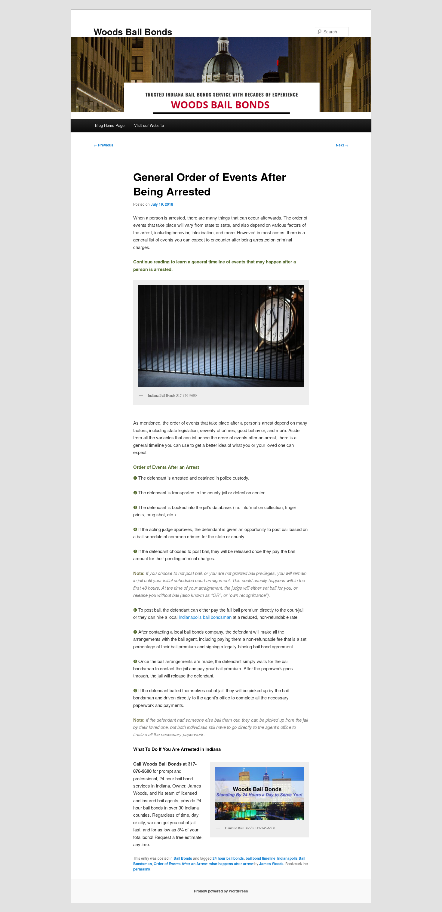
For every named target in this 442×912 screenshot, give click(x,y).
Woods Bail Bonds (133, 31)
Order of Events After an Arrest (180, 863)
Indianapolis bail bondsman (205, 617)
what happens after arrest (231, 863)
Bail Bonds (182, 858)
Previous (103, 145)
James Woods (271, 863)
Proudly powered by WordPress (221, 891)
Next (342, 145)
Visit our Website (149, 125)
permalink (141, 869)
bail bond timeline (260, 858)
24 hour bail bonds (228, 858)
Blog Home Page (109, 125)
